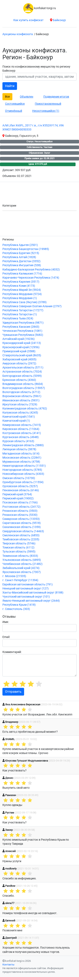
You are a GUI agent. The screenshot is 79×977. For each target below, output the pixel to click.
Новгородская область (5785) (22, 470)
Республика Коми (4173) (18, 286)
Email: (6, 637)
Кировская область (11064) (20, 429)
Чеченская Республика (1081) (22, 331)
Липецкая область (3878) (19, 449)
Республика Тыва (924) (17, 318)
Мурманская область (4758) (21, 461)
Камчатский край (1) (16, 420)
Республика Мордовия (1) (19, 298)
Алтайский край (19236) (18, 339)
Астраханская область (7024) (22, 371)
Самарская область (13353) (21, 519)
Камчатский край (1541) (18, 416)
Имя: (5, 622)
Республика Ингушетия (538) (21, 265)
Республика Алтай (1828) (19, 257)
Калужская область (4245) (20, 412)
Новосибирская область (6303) (23, 474)
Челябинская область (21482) (22, 564)
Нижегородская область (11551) (24, 465)
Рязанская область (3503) (19, 511)
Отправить (13, 692)
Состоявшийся (15, 103)
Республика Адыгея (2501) (20, 245)
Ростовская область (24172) (21, 506)
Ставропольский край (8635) (21, 355)
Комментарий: (11, 652)
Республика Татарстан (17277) (22, 310)
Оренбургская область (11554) (23, 482)
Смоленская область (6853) (21, 535)
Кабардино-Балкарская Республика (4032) (31, 269)
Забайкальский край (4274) (21, 568)
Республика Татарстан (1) (19, 314)
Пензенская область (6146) (20, 490)
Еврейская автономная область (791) (27, 584)
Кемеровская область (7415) (21, 425)
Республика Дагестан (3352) (21, 261)
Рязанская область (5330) (19, 515)
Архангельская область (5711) (22, 367)
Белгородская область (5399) (22, 376)
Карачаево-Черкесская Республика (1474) (30, 277)
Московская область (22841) (21, 457)
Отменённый (13, 110)
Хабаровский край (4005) (19, 359)
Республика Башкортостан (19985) (25, 249)
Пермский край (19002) (18, 498)
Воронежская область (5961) (21, 396)
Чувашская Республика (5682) (22, 335)
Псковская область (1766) (20, 502)
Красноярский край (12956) (21, 347)
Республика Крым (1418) (19, 604)
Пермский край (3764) (17, 494)
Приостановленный (48, 103)
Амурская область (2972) (19, 363)
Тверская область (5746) (18, 543)
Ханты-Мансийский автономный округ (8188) (32, 592)
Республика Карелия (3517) (20, 281)
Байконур (59, 20)
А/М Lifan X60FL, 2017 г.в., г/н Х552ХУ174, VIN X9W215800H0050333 (33, 127)
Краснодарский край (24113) (21, 343)
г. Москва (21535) (14, 576)
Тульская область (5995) (18, 551)
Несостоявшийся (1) (45, 110)
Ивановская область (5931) (21, 400)
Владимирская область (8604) (22, 384)
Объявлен (26, 96)
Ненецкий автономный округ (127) (25, 588)
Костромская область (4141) (21, 433)
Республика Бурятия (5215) (20, 253)
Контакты (8, 964)
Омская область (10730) (18, 478)
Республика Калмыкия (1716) (22, 273)
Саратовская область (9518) (21, 523)
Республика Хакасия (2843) (20, 327)
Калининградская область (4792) (24, 408)
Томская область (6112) (18, 547)
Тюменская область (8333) (20, 556)
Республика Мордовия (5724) (22, 294)
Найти (9, 86)
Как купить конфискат (28, 20)
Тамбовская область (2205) (20, 539)
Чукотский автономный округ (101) (26, 596)
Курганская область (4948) (20, 437)
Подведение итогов (56, 96)
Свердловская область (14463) (23, 531)
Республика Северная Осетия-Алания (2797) (32, 306)
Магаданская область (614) (21, 453)
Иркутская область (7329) (19, 404)
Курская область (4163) (18, 441)
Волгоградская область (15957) (23, 388)
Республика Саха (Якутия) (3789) (24, 302)
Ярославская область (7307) (21, 572)
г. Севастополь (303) (16, 609)
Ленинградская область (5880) (23, 445)
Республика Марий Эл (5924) (21, 290)
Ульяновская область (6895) (21, 560)
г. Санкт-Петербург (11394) (20, 580)
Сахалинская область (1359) (21, 527)
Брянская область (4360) (19, 380)
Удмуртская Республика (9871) (23, 322)
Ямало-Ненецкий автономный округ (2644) (31, 600)
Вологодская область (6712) (21, 392)
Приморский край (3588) (18, 351)
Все (7, 96)
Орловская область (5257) (20, 486)
